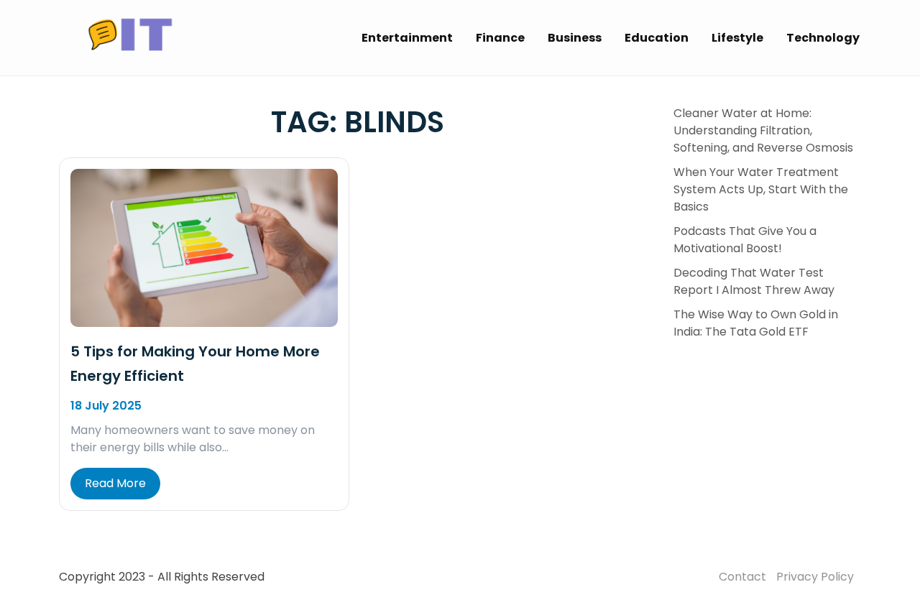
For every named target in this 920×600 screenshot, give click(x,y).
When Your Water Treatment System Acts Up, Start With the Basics (760, 189)
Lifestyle (737, 37)
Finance (500, 37)
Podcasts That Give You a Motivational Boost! (744, 240)
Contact (742, 576)
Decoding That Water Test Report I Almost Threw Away (753, 281)
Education (657, 37)
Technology (823, 37)
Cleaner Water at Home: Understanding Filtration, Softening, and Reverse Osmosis (763, 130)
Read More (115, 483)
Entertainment (407, 37)
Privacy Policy (815, 576)
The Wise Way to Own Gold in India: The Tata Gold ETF (755, 323)
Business (575, 37)
